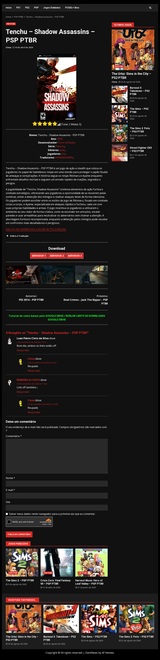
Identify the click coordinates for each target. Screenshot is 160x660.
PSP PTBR (11, 24)
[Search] (150, 8)
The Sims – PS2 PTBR (120, 113)
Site (8, 502)
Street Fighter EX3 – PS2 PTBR (120, 152)
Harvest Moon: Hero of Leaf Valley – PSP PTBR (91, 563)
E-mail (10, 490)
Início (9, 7)
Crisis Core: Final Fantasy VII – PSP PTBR (56, 563)
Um (63, 153)
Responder (23, 350)
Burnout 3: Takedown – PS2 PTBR (120, 94)
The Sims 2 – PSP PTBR (22, 563)
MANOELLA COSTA (28, 380)
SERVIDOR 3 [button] (75, 255)
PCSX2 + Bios (72, 7)
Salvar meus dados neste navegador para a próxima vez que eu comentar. (52, 514)
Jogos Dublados (51, 7)
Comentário (14, 436)
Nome (10, 478)
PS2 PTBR (119, 66)
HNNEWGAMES (64, 157)
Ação (62, 150)
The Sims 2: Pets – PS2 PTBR (120, 133)
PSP (36, 7)
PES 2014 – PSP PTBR (31, 297)
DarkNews (91, 652)
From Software (66, 142)
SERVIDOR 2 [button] (57, 255)
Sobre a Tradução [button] (19, 235)
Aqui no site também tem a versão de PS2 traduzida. (36, 229)
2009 (60, 139)
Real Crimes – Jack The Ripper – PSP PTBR (86, 299)
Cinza (8, 47)
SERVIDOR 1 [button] (39, 255)
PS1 (18, 7)
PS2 (27, 7)
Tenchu (60, 146)
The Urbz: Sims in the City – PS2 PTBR (133, 50)
